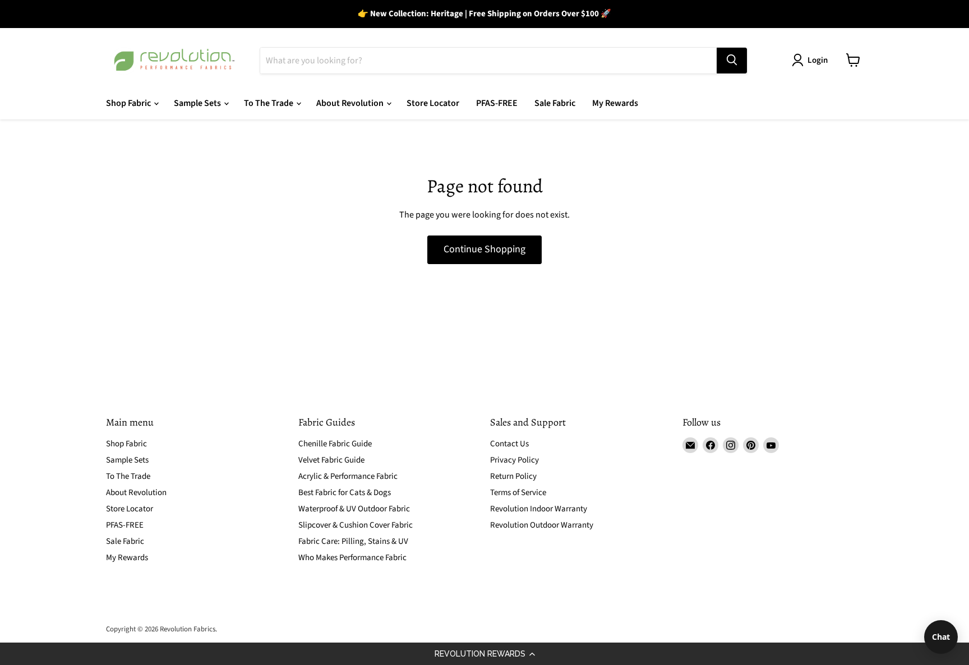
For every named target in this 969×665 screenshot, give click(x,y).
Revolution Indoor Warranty (538, 509)
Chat (941, 636)
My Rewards (615, 103)
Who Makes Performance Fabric (352, 558)
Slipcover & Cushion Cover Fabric (355, 525)
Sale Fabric (554, 103)
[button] (484, 654)
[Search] (732, 60)
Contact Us (509, 444)
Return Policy (513, 476)
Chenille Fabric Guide (335, 444)
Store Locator (433, 103)
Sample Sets (198, 103)
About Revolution (350, 103)
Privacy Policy (514, 460)
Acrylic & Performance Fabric (348, 476)
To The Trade (269, 103)
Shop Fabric (129, 103)
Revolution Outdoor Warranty (541, 525)
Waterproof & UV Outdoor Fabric (354, 509)
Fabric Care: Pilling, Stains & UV (353, 541)
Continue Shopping (484, 249)
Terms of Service (518, 492)
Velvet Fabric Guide (331, 460)
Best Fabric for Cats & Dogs (344, 492)
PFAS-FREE (497, 103)
